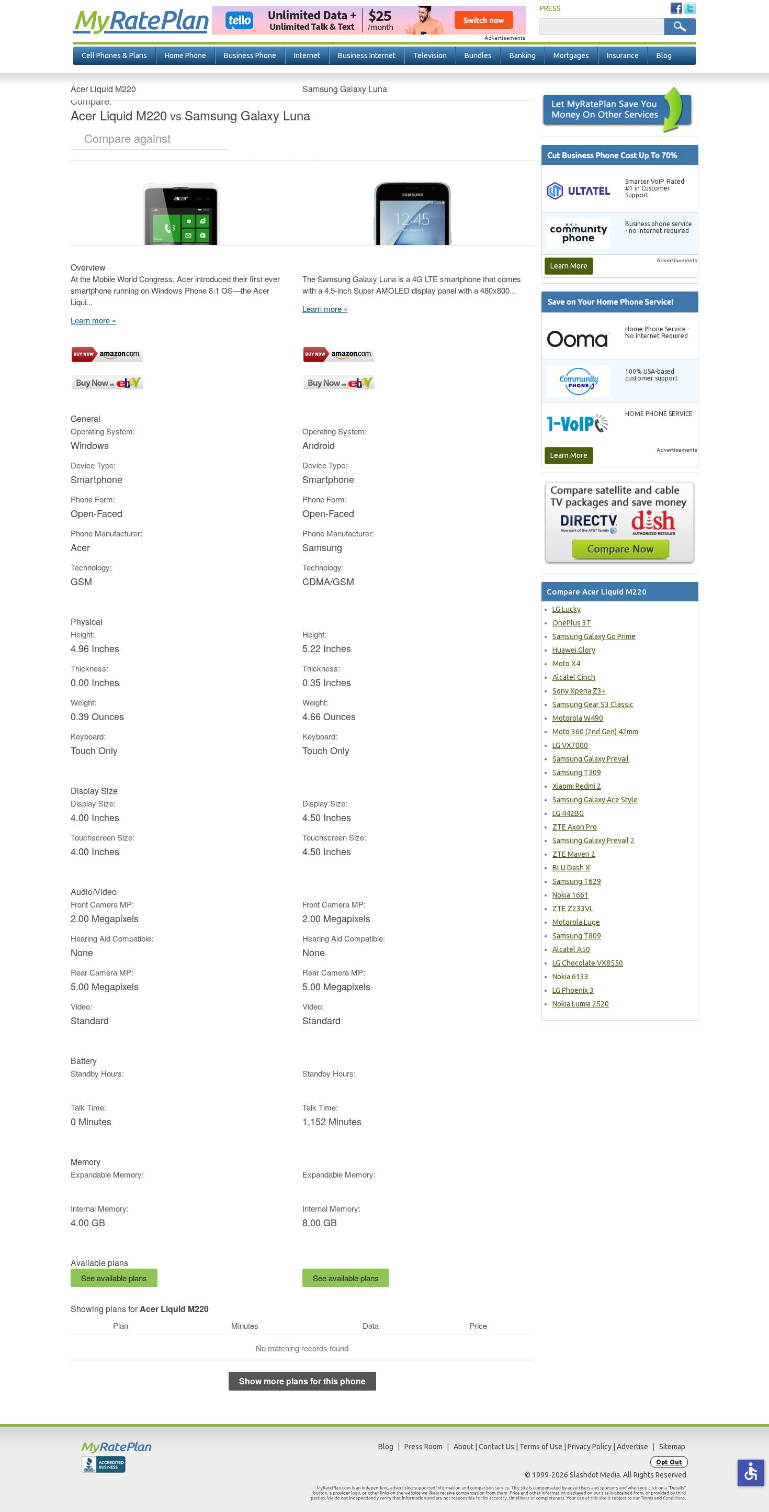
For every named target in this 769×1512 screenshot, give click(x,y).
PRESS (550, 8)
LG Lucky (566, 609)
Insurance (623, 55)
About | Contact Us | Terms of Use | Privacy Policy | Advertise (551, 1446)
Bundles (478, 55)
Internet (307, 55)
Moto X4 (566, 663)
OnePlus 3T (571, 623)
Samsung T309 (576, 772)
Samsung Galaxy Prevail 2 (593, 840)
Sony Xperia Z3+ (579, 691)
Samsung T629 (576, 881)
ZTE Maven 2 (573, 854)
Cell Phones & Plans (114, 55)
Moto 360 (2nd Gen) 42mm (595, 731)
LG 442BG (568, 813)
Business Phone (250, 55)
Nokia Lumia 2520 (580, 1004)
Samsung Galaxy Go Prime (594, 636)
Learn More (568, 266)
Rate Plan (140, 19)
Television (430, 55)
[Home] (157, 1447)
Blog (664, 55)
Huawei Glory (573, 650)
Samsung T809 (576, 936)
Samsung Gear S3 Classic (593, 704)
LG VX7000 (570, 745)
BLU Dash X (571, 868)
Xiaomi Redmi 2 (576, 786)
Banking (523, 55)
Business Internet (366, 55)
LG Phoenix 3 (573, 990)
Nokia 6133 (570, 976)
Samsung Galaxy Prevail (590, 759)
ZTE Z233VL (572, 908)
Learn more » (93, 320)
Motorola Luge (576, 922)
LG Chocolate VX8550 (587, 963)
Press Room (423, 1446)
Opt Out (669, 1462)
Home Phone (185, 55)
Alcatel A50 (571, 949)
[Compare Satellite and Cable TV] (620, 523)
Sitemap (672, 1446)
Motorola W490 (577, 718)
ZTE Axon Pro (574, 827)
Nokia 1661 (570, 895)
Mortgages (571, 55)
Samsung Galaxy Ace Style (595, 800)
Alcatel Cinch (573, 677)
